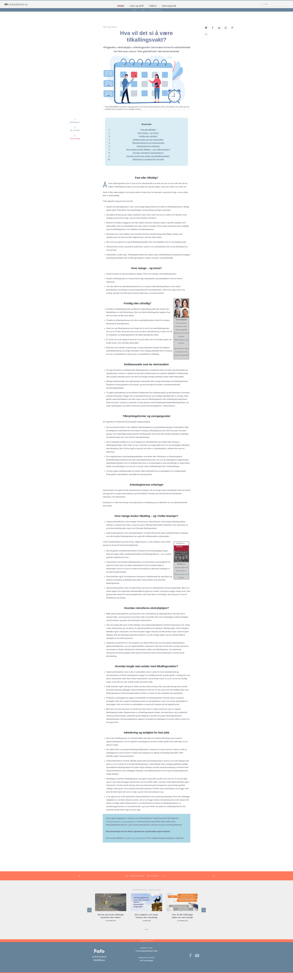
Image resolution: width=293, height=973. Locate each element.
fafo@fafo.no (99, 960)
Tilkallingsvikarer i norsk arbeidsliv (121, 822)
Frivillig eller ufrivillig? (148, 136)
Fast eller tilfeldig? (148, 130)
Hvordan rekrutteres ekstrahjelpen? (148, 153)
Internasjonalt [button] (169, 5)
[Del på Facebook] (212, 27)
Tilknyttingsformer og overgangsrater (148, 143)
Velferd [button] (152, 5)
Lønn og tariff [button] (136, 5)
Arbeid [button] (120, 5)
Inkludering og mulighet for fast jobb (148, 159)
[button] (79, 875)
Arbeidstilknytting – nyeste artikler (146, 890)
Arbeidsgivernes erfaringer (148, 146)
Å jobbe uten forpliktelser (135, 838)
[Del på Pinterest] (232, 27)
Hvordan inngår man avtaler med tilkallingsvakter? (148, 156)
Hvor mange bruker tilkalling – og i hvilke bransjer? (148, 150)
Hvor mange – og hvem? (148, 133)
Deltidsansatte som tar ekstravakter (148, 140)
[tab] (144, 929)
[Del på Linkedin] (219, 27)
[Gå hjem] (16, 4)
